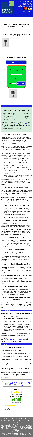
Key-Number (16, 73)
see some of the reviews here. (16, 396)
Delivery (5, 344)
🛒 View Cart (27, 11)
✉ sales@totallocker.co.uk (17, 339)
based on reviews (16, 394)
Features (5, 106)
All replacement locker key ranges (16, 62)
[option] (16, 410)
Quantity (10, 83)
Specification (6, 310)
